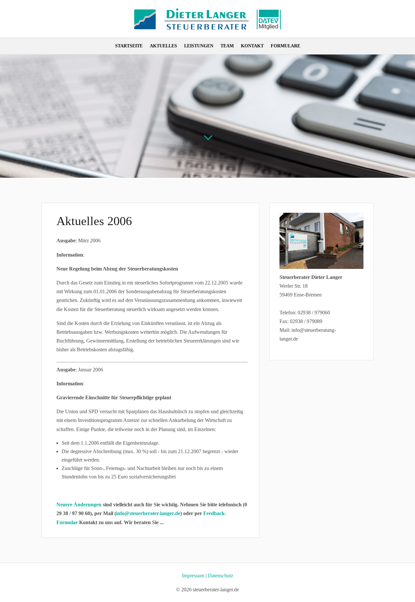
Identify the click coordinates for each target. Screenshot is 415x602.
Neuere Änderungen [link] (78, 504)
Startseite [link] (129, 46)
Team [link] (227, 46)
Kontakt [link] (252, 46)
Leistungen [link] (198, 46)
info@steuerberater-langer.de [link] (148, 513)
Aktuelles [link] (163, 46)
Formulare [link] (285, 46)
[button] (408, 554)
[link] (207, 27)
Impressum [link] (193, 575)
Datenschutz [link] (220, 575)
